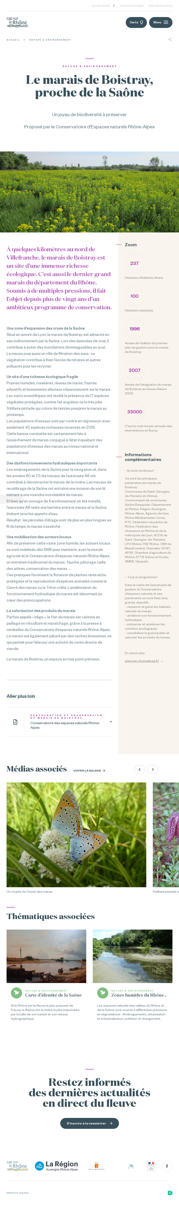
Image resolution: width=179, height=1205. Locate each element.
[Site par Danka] (170, 1192)
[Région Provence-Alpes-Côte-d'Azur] (97, 1166)
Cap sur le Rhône (132, 6)
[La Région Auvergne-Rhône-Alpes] (56, 1166)
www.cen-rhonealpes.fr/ (142, 661)
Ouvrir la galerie (87, 770)
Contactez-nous (160, 6)
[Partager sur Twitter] (170, 55)
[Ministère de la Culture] (151, 1166)
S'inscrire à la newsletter (86, 1123)
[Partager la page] (169, 40)
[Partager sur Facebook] (170, 47)
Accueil (13, 40)
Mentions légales (18, 1192)
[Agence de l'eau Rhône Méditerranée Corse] (131, 1166)
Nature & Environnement (50, 40)
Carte (134, 22)
